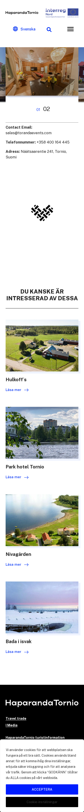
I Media (12, 725)
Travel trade (16, 718)
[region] (42, 775)
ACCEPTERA (42, 789)
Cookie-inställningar (42, 802)
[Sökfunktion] (49, 29)
